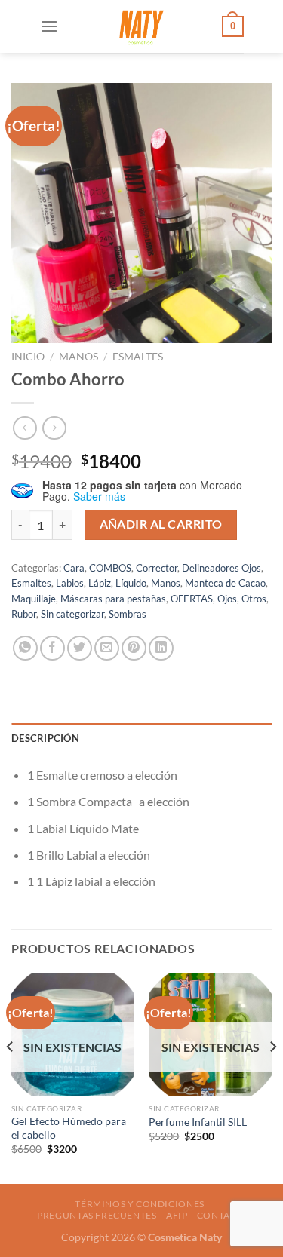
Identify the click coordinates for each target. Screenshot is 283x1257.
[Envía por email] (106, 648)
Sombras (127, 614)
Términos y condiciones (139, 1203)
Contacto (223, 1215)
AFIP (176, 1215)
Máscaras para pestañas (113, 599)
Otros (253, 599)
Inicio (28, 357)
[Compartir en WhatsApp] (25, 648)
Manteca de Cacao (225, 583)
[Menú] (49, 26)
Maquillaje (33, 599)
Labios (70, 583)
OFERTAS (192, 599)
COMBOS (110, 568)
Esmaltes (137, 357)
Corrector (156, 568)
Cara (74, 568)
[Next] (272, 1077)
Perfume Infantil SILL (198, 1122)
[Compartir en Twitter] (79, 648)
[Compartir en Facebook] (52, 648)
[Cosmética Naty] (140, 26)
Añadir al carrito (161, 524)
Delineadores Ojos (221, 568)
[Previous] (10, 1077)
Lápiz (99, 583)
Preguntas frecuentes (96, 1215)
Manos (78, 357)
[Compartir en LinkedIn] (161, 648)
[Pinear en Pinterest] (134, 648)
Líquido (130, 583)
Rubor (23, 614)
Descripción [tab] (45, 738)
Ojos (227, 599)
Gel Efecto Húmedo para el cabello (68, 1128)
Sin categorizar (72, 614)
